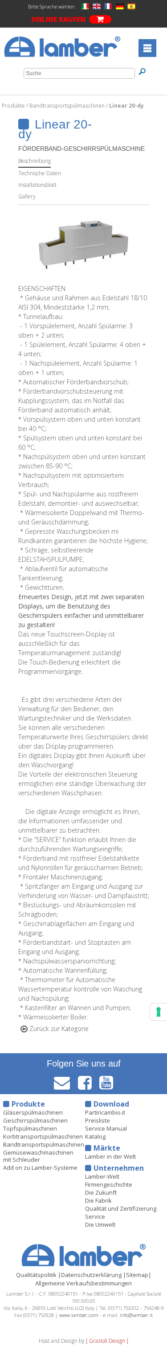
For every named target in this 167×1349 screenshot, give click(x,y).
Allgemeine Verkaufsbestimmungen (83, 1283)
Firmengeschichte (108, 1184)
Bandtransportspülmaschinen (67, 105)
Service (95, 1216)
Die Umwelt (100, 1224)
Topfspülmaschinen (30, 1128)
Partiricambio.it (105, 1112)
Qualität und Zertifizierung (120, 1208)
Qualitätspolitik (36, 1275)
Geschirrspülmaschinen (35, 1120)
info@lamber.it (136, 1315)
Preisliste (97, 1120)
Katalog (95, 1136)
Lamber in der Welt (110, 1156)
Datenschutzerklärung (91, 1275)
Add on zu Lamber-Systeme (40, 1168)
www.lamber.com (78, 1315)
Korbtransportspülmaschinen (43, 1136)
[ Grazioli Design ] (107, 1341)
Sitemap (137, 1275)
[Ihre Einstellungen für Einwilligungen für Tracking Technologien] (158, 1011)
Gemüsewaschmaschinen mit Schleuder (38, 1156)
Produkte (14, 105)
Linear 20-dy (126, 105)
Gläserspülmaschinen (33, 1112)
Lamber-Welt (102, 1176)
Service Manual (106, 1128)
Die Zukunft (101, 1192)
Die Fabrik (98, 1200)
